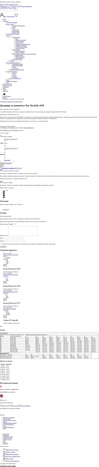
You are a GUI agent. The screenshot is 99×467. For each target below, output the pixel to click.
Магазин (5, 21)
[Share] (94, 1)
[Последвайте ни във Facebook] (0, 412)
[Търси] (16, 10)
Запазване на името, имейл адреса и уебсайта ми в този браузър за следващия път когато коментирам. (29, 244)
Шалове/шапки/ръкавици (13, 62)
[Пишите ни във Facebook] (1, 397)
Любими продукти (8, 436)
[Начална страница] (4, 95)
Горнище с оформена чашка (22, 44)
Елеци (14, 27)
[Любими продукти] (16, 16)
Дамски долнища (20, 48)
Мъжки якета (15, 31)
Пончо (14, 67)
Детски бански (16, 49)
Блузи (13, 74)
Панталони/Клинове (11, 81)
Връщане (15, 4)
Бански (8, 36)
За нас (4, 89)
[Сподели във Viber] (4, 196)
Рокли (7, 80)
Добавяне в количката (6, 163)
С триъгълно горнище (21, 47)
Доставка (10, 4)
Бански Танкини (19, 41)
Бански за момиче (20, 51)
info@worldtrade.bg (29, 127)
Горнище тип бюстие (21, 45)
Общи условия (4, 4)
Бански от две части (20, 40)
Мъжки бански (19, 58)
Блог (4, 88)
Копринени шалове (17, 64)
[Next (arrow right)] (96, 233)
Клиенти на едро (7, 84)
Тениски (14, 73)
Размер (2, 154)
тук (12, 187)
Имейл (2, 241)
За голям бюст (19, 42)
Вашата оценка (4, 224)
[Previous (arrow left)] (2, 233)
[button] (2, 165)
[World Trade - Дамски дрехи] (8, 7)
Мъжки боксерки (20, 56)
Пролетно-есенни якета (18, 25)
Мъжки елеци (16, 32)
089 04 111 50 (5, 127)
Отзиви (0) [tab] (6, 209)
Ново (4, 19)
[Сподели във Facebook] (4, 192)
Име (1, 238)
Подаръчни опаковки (11, 22)
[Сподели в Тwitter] (4, 194)
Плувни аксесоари (17, 59)
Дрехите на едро (7, 85)
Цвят (2, 143)
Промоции (6, 87)
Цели (16, 38)
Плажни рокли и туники (12, 34)
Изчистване (7, 160)
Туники (14, 75)
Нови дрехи (6, 434)
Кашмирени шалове (17, 65)
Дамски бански (16, 37)
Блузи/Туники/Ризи (11, 71)
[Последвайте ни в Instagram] (2, 412)
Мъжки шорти (19, 55)
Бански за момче (19, 52)
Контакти (5, 91)
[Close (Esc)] (97, 1)
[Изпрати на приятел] (4, 198)
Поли (7, 82)
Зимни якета (15, 30)
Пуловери (15, 77)
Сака (13, 28)
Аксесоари (15, 68)
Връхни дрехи (10, 24)
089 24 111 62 (13, 127)
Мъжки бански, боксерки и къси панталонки (24, 54)
